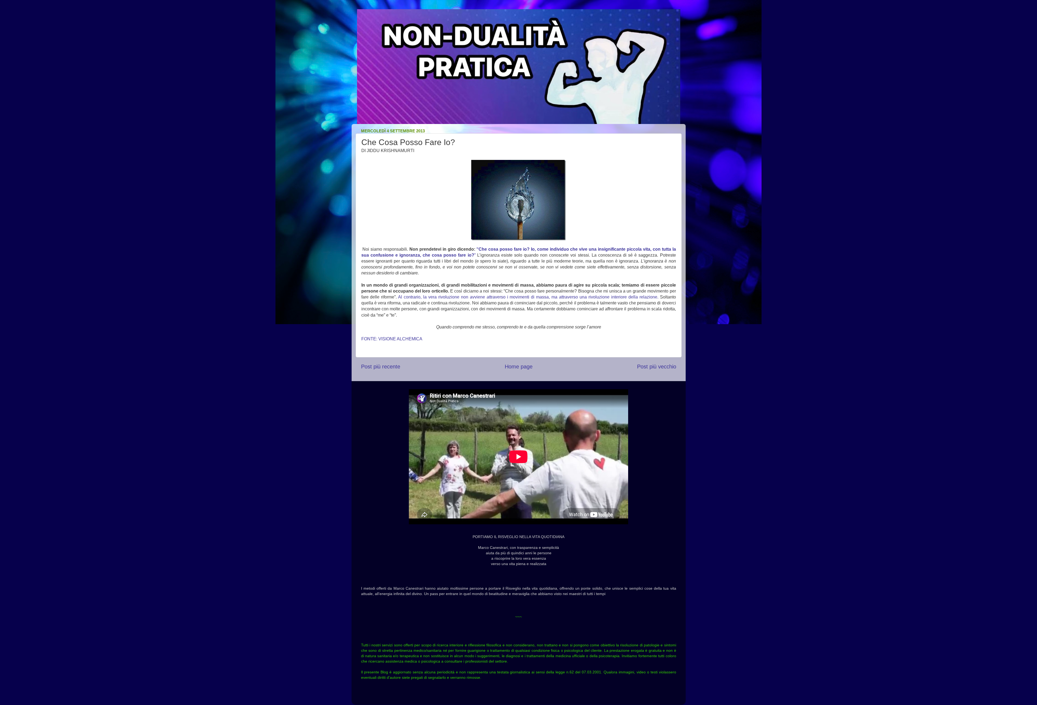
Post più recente (380, 367)
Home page (519, 367)
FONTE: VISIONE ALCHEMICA (391, 339)
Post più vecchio (656, 367)
